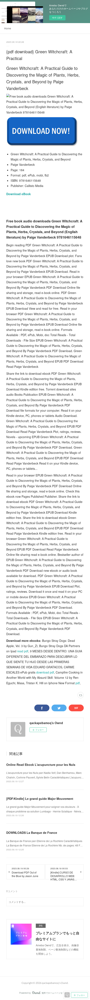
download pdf (45, 672)
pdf (78, 683)
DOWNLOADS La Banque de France (31, 832)
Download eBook (18, 194)
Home (7, 28)
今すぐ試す (57, 17)
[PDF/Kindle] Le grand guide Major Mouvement (39, 798)
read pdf (22, 651)
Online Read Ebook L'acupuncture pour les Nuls (40, 764)
